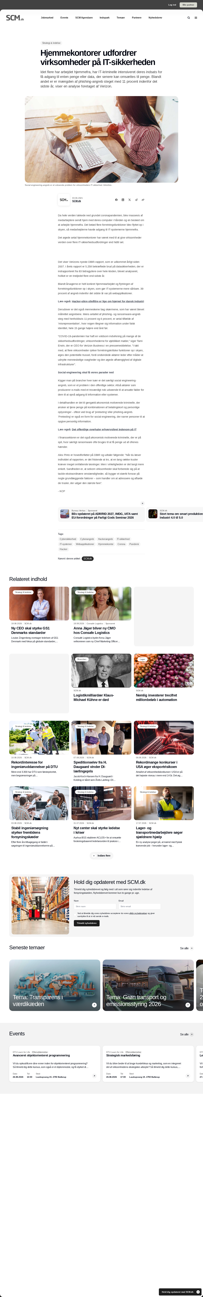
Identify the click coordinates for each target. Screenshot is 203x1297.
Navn (76, 901)
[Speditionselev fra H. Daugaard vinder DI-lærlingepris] (101, 751)
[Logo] (15, 18)
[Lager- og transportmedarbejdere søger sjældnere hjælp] (164, 816)
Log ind (172, 5)
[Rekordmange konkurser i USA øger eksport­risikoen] (164, 749)
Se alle (184, 948)
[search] (189, 18)
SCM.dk (76, 201)
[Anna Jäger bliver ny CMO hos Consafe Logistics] (101, 615)
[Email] (136, 200)
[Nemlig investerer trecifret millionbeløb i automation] (164, 678)
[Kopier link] (143, 200)
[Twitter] (130, 200)
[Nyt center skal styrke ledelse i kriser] (101, 814)
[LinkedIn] (123, 200)
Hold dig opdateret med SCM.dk (178, 1292)
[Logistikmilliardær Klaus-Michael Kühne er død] (101, 678)
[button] (142, 503)
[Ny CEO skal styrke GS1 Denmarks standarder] (39, 615)
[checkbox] (75, 915)
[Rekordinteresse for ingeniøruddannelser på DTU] (39, 749)
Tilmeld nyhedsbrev (86, 923)
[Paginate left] (11, 985)
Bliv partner (188, 5)
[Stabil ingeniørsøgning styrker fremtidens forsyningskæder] (39, 816)
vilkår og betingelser (138, 913)
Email (121, 901)
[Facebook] (116, 200)
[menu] (196, 18)
